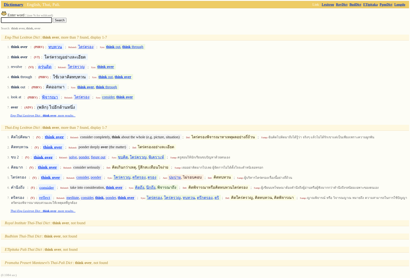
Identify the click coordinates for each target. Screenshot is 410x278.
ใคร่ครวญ (76, 67)
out (113, 47)
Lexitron (328, 4)
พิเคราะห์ (156, 157)
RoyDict (342, 4)
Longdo (399, 4)
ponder (84, 157)
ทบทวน (55, 46)
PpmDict (386, 4)
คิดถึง (139, 187)
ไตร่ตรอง (85, 47)
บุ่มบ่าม (175, 177)
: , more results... (42, 115)
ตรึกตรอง (205, 198)
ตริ (216, 198)
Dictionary (13, 4)
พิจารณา (50, 97)
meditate (72, 198)
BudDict (355, 4)
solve (73, 157)
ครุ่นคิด (44, 66)
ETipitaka (370, 4)
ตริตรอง (139, 177)
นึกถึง (150, 187)
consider (108, 97)
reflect (44, 197)
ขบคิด (123, 157)
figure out (98, 157)
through (132, 47)
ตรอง (152, 177)
